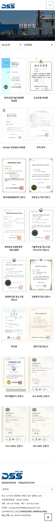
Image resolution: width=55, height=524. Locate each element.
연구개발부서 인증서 (14, 396)
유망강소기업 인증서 (41, 197)
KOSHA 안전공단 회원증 (14, 147)
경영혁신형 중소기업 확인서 (14, 298)
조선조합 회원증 (41, 97)
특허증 (14, 346)
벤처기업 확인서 (41, 346)
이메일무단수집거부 (26, 482)
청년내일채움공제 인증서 (14, 197)
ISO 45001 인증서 (40, 396)
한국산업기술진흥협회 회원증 (14, 99)
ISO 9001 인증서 (41, 445)
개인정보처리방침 (9, 482)
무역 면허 (41, 147)
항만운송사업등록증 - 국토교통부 (14, 248)
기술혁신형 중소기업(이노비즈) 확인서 (41, 248)
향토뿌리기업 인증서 (41, 296)
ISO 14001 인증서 (14, 445)
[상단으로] (48, 517)
